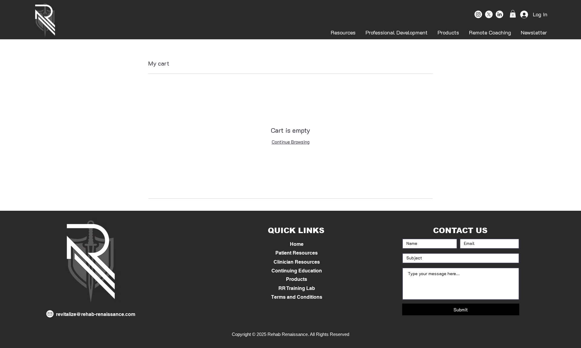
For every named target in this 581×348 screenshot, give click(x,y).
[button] (513, 14)
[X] (489, 14)
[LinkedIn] (499, 14)
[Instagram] (478, 14)
